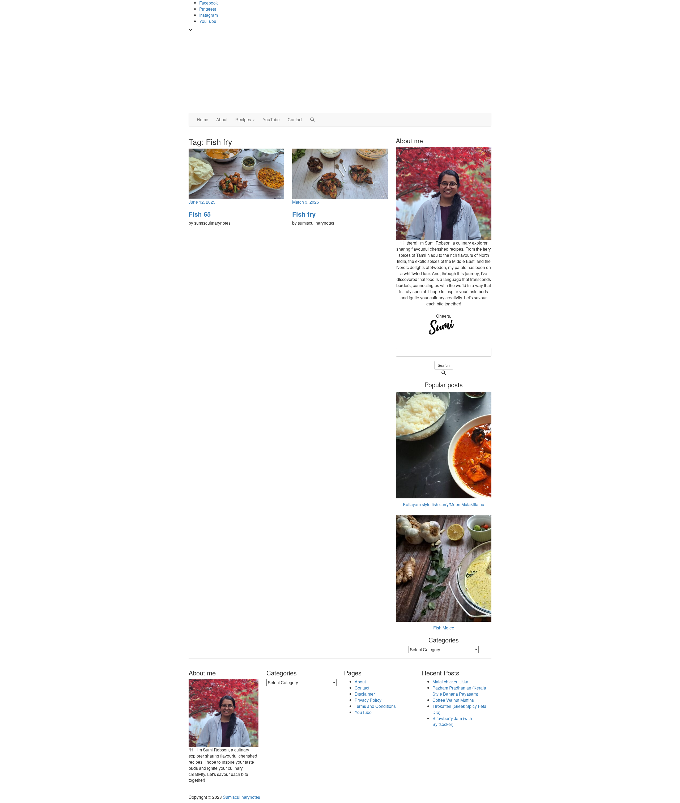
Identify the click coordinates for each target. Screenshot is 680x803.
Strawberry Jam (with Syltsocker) (452, 721)
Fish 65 (200, 213)
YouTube (207, 21)
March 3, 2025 (305, 202)
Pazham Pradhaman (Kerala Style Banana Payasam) (459, 691)
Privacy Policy (368, 700)
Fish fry (304, 213)
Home (202, 119)
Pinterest (207, 9)
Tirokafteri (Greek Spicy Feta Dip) (459, 709)
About (221, 119)
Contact (295, 119)
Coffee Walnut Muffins (453, 700)
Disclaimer (365, 694)
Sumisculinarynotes (241, 797)
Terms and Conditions (375, 706)
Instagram (208, 15)
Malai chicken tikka (450, 682)
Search (444, 365)
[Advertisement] (340, 73)
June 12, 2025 (202, 202)
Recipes (243, 119)
